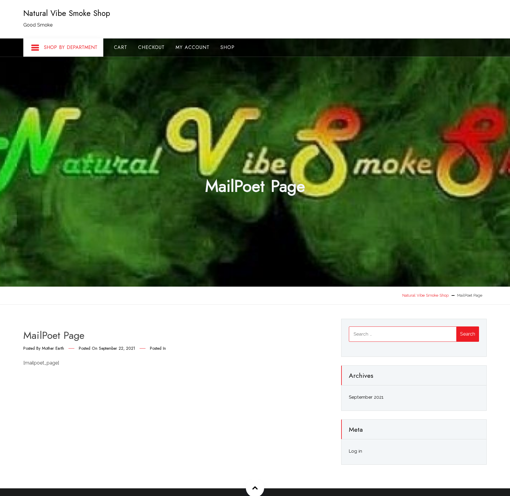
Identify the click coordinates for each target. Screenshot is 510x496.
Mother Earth (53, 348)
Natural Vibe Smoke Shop (66, 13)
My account (193, 47)
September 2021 (366, 397)
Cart (120, 47)
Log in (355, 451)
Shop (227, 47)
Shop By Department (70, 47)
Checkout (151, 47)
